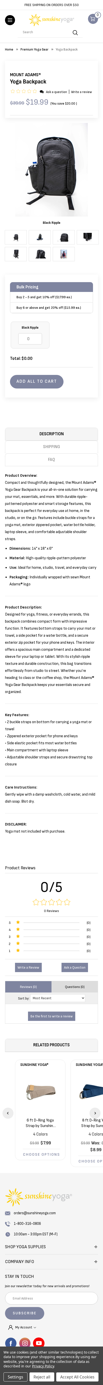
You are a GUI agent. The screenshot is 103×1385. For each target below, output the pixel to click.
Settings (15, 1377)
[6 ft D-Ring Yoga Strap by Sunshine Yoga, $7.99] (40, 1092)
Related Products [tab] (51, 1045)
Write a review (81, 92)
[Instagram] (24, 1343)
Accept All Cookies (77, 1377)
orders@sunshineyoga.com (35, 1213)
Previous (8, 1113)
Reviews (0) (28, 987)
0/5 (51, 887)
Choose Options (41, 1154)
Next (95, 1113)
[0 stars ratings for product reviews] (51, 902)
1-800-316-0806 (27, 1223)
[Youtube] (38, 1343)
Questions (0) (74, 987)
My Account (24, 1327)
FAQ (51, 459)
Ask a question (56, 92)
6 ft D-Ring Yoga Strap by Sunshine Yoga (40, 1123)
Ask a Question (75, 967)
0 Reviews (51, 911)
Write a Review (28, 967)
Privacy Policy (43, 1366)
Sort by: (24, 998)
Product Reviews (20, 868)
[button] (24, 92)
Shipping (51, 446)
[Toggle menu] (10, 20)
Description (52, 434)
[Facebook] (10, 1343)
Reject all (42, 1377)
